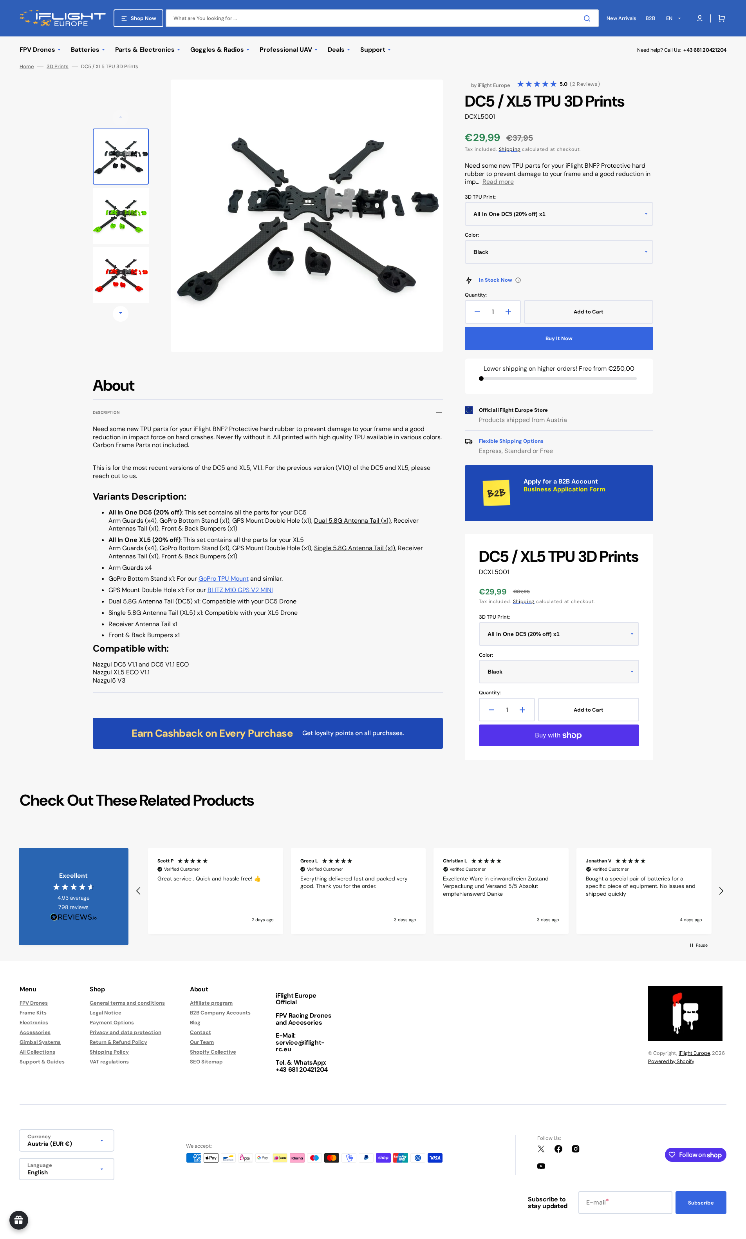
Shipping (510, 149)
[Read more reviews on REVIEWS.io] (73, 917)
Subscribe (701, 1202)
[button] (720, 18)
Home (27, 66)
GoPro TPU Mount (224, 578)
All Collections (37, 1052)
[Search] (588, 18)
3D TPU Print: (480, 197)
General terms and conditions (127, 1003)
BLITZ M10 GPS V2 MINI (240, 590)
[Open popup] (518, 280)
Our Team (202, 1042)
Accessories (35, 1032)
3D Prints (58, 66)
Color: (472, 235)
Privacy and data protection (125, 1032)
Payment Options (112, 1022)
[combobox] (382, 18)
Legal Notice (105, 1012)
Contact (200, 1032)
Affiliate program (211, 1003)
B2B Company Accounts (220, 1012)
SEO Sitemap (206, 1061)
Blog (195, 1022)
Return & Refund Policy (118, 1042)
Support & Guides (42, 1061)
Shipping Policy (109, 1052)
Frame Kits (33, 1012)
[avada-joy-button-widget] (18, 1220)
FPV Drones (34, 1003)
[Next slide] (120, 314)
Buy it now (559, 338)
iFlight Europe (694, 1053)
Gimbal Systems (40, 1042)
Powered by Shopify (671, 1061)
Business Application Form (564, 489)
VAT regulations (109, 1061)
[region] (430, 891)
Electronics (34, 1022)
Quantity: (476, 295)
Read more (498, 182)
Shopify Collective (213, 1052)
